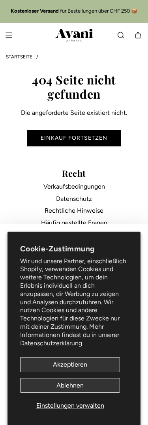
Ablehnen (70, 385)
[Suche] (120, 35)
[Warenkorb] (138, 35)
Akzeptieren (70, 364)
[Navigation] (8, 35)
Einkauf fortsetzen (74, 138)
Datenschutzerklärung (51, 343)
